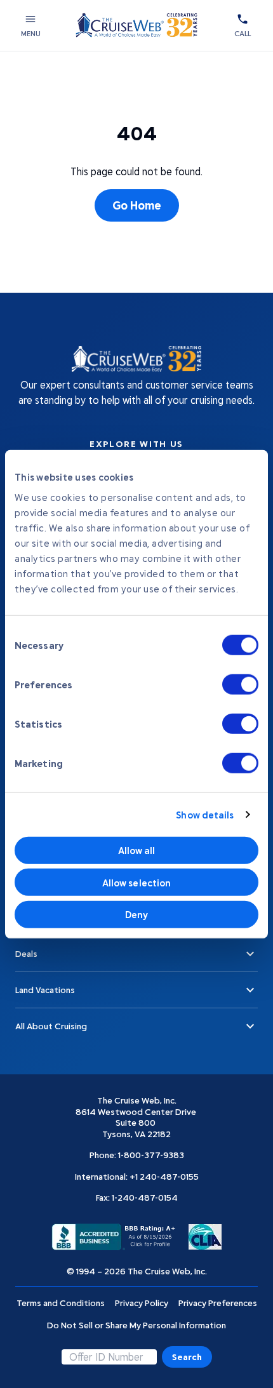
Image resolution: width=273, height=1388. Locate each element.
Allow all (137, 850)
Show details (205, 815)
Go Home (136, 205)
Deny (136, 914)
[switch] (240, 684)
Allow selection (136, 882)
